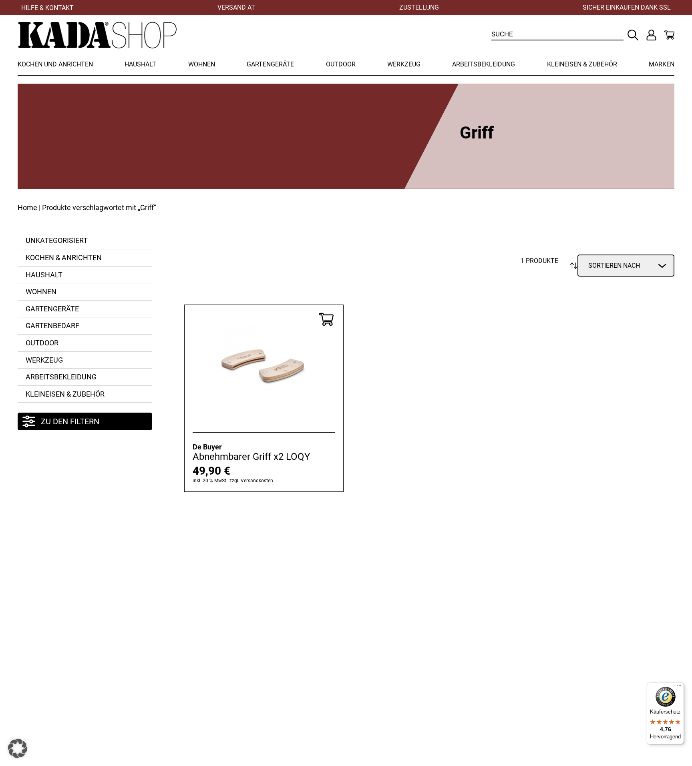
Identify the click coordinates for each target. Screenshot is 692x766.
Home (27, 207)
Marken (661, 64)
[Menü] (679, 687)
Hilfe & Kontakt (47, 8)
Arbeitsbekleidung (483, 64)
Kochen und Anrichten (55, 64)
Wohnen (201, 64)
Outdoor (341, 64)
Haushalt (140, 64)
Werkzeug (403, 64)
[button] (17, 748)
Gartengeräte (270, 64)
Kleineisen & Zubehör (582, 64)
